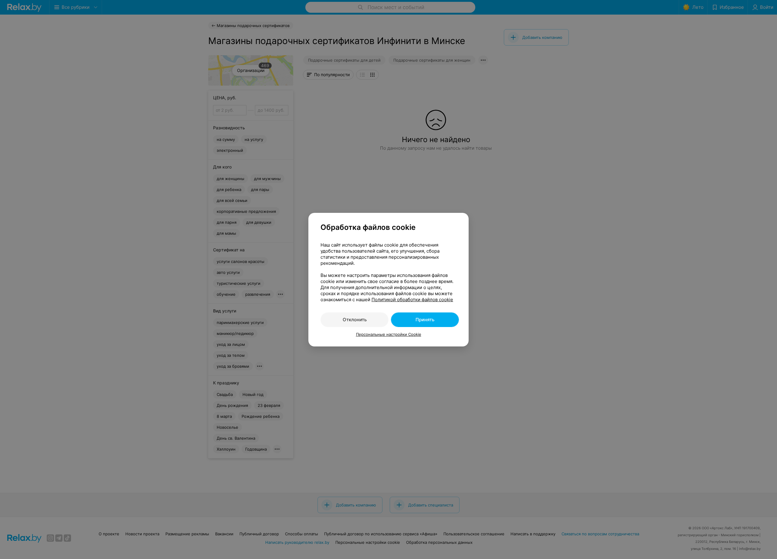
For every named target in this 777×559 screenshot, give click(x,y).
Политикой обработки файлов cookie (412, 299)
